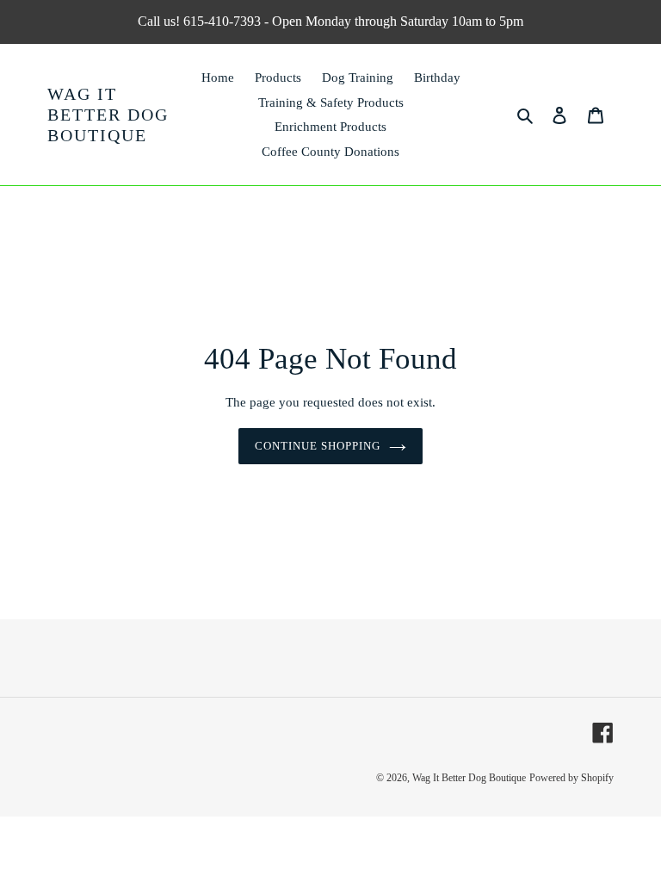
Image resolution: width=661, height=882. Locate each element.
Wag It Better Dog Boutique (108, 114)
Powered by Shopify (571, 778)
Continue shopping (318, 445)
